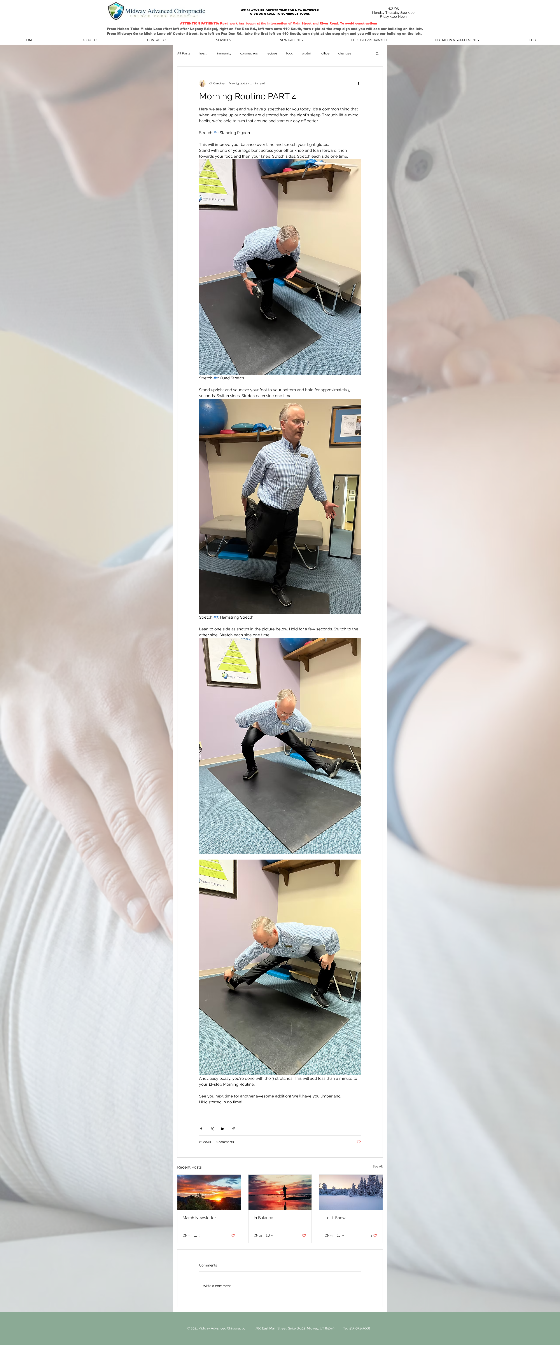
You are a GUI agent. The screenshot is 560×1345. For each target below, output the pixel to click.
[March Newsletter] (209, 1192)
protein (307, 53)
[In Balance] (280, 1192)
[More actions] (358, 83)
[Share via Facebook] (201, 1128)
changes (344, 53)
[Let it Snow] (351, 1192)
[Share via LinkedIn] (222, 1128)
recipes (271, 53)
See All (378, 1166)
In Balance (263, 1217)
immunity (224, 53)
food (289, 53)
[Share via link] (233, 1128)
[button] (377, 53)
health (203, 53)
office (325, 53)
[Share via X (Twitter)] (212, 1128)
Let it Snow (335, 1217)
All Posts (183, 53)
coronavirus (249, 53)
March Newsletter (199, 1217)
